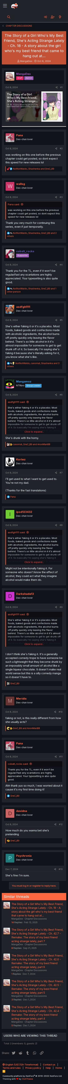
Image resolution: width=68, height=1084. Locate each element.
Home (58, 1067)
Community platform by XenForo (32, 1076)
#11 (61, 756)
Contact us (49, 1064)
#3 (61, 197)
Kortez (21, 459)
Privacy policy (33, 1067)
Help (48, 1067)
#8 (61, 525)
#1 (61, 87)
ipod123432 (24, 512)
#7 (61, 472)
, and (33, 168)
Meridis (21, 698)
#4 (61, 264)
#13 (61, 869)
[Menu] (5, 6)
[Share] (56, 87)
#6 (61, 394)
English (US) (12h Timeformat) (21, 1064)
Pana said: (14, 204)
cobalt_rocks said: (18, 763)
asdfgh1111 (23, 307)
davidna (21, 811)
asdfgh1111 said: (16, 401)
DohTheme (27, 1079)
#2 (61, 148)
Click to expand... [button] (34, 431)
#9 (61, 607)
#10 (61, 711)
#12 (61, 824)
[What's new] (60, 17)
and (26, 728)
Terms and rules (12, 1067)
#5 (61, 320)
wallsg (20, 184)
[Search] (9, 17)
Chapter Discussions (36, 918)
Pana (19, 135)
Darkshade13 (25, 594)
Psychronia (24, 855)
